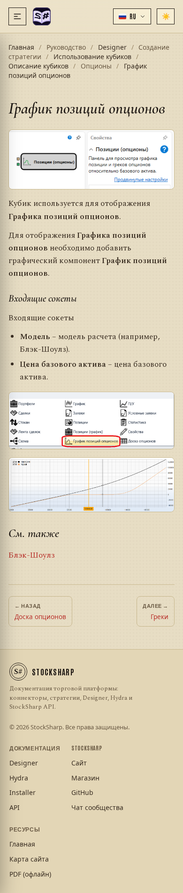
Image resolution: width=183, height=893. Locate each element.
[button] (132, 16)
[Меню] (17, 16)
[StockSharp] (42, 16)
